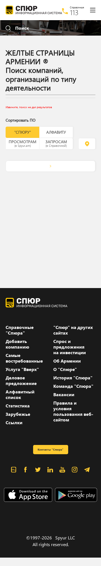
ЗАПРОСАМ (56, 143)
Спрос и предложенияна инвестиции (69, 346)
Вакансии (63, 394)
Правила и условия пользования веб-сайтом (73, 411)
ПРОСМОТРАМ (22, 143)
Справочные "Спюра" (20, 330)
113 (74, 12)
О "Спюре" (65, 369)
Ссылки (14, 422)
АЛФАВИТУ (56, 132)
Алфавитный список (20, 394)
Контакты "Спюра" (50, 449)
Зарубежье (18, 414)
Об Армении (67, 361)
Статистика (18, 406)
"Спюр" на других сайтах (73, 330)
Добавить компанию (17, 344)
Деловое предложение (21, 380)
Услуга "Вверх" (22, 369)
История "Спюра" (73, 378)
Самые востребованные (24, 358)
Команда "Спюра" (73, 386)
